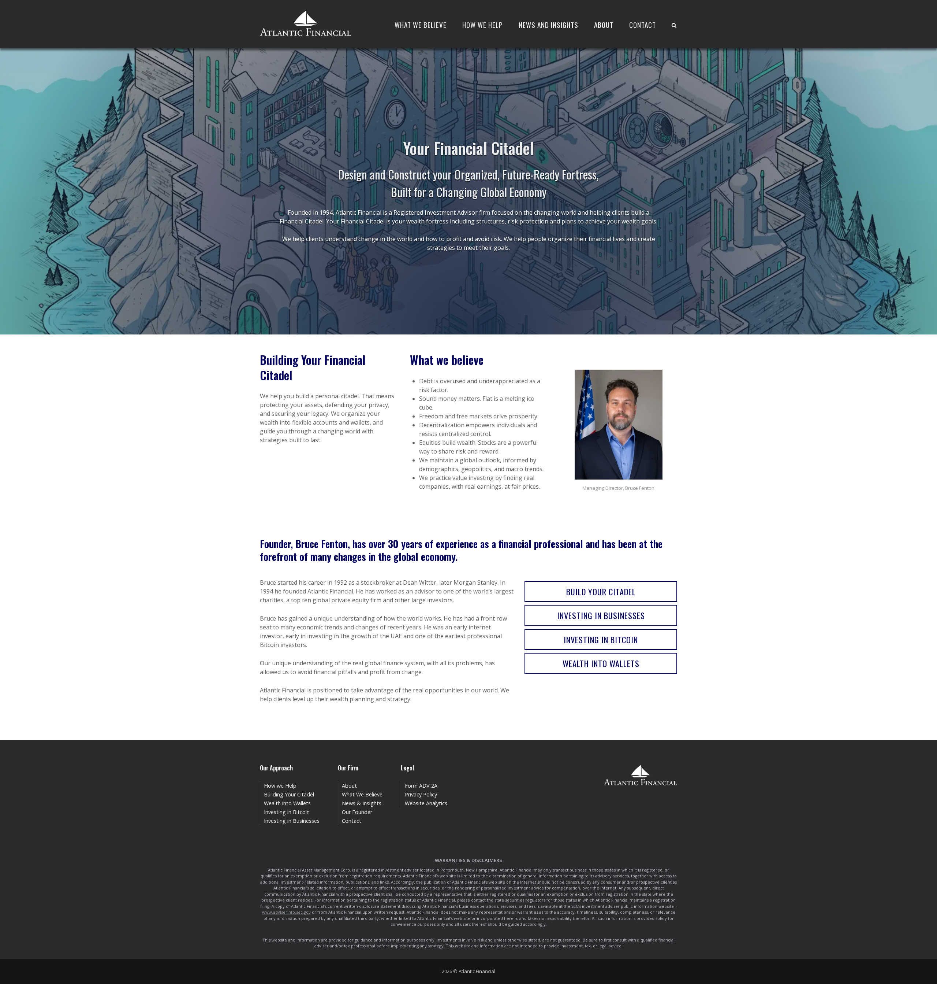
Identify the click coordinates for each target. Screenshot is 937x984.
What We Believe (421, 24)
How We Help (482, 24)
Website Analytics (426, 803)
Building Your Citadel (289, 794)
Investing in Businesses (601, 615)
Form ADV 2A (421, 785)
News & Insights (361, 803)
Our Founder (357, 812)
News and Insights (548, 24)
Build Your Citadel (601, 591)
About (603, 24)
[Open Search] (674, 25)
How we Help (280, 785)
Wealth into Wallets (601, 663)
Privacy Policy (421, 794)
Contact (642, 24)
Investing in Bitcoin (601, 639)
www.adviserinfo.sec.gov (286, 912)
